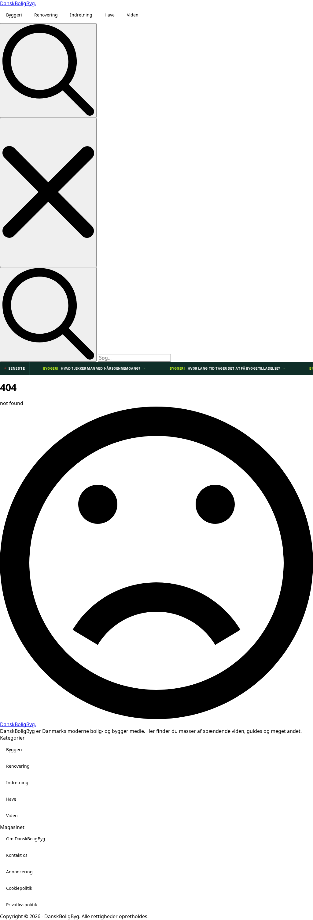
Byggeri (14, 15)
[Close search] (48, 192)
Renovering (46, 15)
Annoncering (19, 872)
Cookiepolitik (19, 888)
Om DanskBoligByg (25, 839)
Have (110, 15)
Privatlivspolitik (21, 904)
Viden (132, 15)
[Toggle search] (48, 70)
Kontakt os (17, 855)
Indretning (81, 15)
